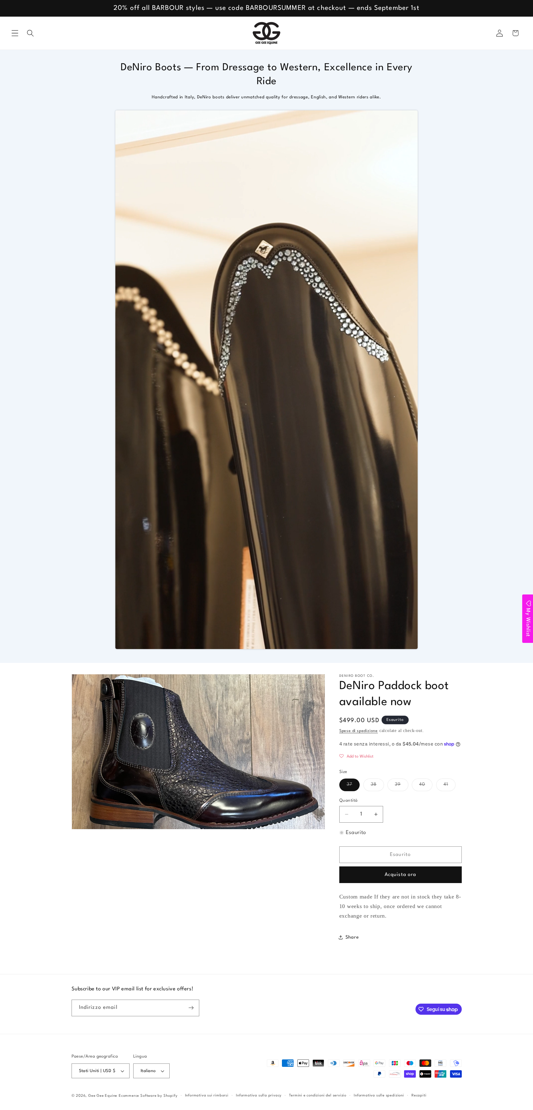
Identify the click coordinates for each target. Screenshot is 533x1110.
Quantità (348, 800)
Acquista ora (400, 874)
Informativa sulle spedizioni (379, 1095)
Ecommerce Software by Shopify (148, 1096)
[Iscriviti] (191, 1008)
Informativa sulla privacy (259, 1095)
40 (425, 786)
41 (450, 786)
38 (377, 786)
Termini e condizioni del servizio (317, 1095)
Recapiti (418, 1095)
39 (401, 786)
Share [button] (352, 937)
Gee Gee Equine (102, 1096)
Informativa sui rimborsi (207, 1095)
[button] (15, 33)
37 (353, 786)
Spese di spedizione (358, 731)
